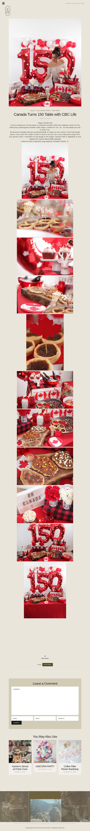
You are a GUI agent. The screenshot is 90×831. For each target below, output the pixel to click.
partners (48, 664)
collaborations (43, 110)
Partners (56, 110)
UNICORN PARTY (45, 766)
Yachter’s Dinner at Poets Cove (20, 767)
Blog (32, 110)
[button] (3, 3)
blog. (48, 130)
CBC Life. (59, 127)
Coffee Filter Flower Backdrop (70, 767)
